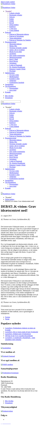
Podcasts (8, 32)
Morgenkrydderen (15, 44)
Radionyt (12, 27)
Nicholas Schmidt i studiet (18, 48)
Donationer (9, 98)
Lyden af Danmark (15, 65)
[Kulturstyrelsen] (7, 411)
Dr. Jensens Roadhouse (17, 67)
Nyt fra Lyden (14, 75)
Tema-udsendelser (15, 38)
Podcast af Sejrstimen (16, 36)
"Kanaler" (8, 11)
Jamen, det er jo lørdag (17, 50)
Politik (11, 21)
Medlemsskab (14, 77)
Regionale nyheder (15, 15)
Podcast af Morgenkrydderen (19, 34)
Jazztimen (12, 54)
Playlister (12, 71)
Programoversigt (10, 42)
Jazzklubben (9, 84)
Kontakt (8, 92)
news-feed (12, 90)
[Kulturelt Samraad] (8, 356)
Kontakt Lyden (14, 79)
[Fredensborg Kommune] (10, 373)
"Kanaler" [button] (8, 107)
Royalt (11, 23)
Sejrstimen (12, 63)
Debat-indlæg (14, 25)
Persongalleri (13, 88)
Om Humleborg (10, 86)
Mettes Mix (13, 46)
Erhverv (12, 17)
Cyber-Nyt (13, 28)
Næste (7, 319)
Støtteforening (10, 73)
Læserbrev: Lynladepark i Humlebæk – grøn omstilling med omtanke (20, 339)
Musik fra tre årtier (15, 52)
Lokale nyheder (14, 13)
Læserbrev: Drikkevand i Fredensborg (18, 334)
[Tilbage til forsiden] (8, 4)
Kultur (11, 19)
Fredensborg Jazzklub (16, 82)
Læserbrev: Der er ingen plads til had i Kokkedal (21, 332)
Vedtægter (12, 80)
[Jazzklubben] (6, 348)
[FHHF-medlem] (7, 364)
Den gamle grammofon (17, 55)
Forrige (7, 317)
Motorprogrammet (15, 57)
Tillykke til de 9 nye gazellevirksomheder (19, 336)
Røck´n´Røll (13, 59)
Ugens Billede (14, 30)
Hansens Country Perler (17, 69)
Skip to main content (8, 2)
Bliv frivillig (9, 96)
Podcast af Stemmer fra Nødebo (20, 40)
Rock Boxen (13, 61)
